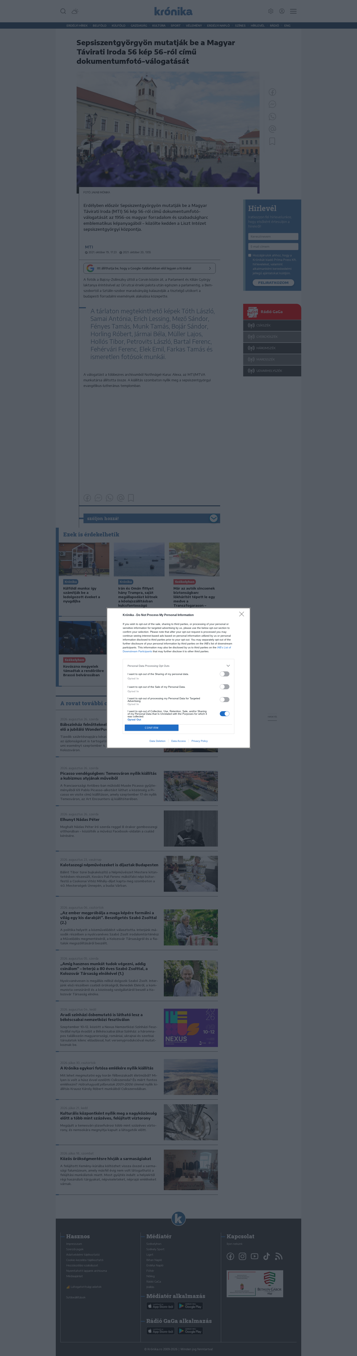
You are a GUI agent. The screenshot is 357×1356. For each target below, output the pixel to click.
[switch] (224, 673)
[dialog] (178, 678)
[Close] (242, 615)
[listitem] (178, 666)
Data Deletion (157, 740)
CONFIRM (152, 727)
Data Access (178, 740)
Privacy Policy (200, 740)
